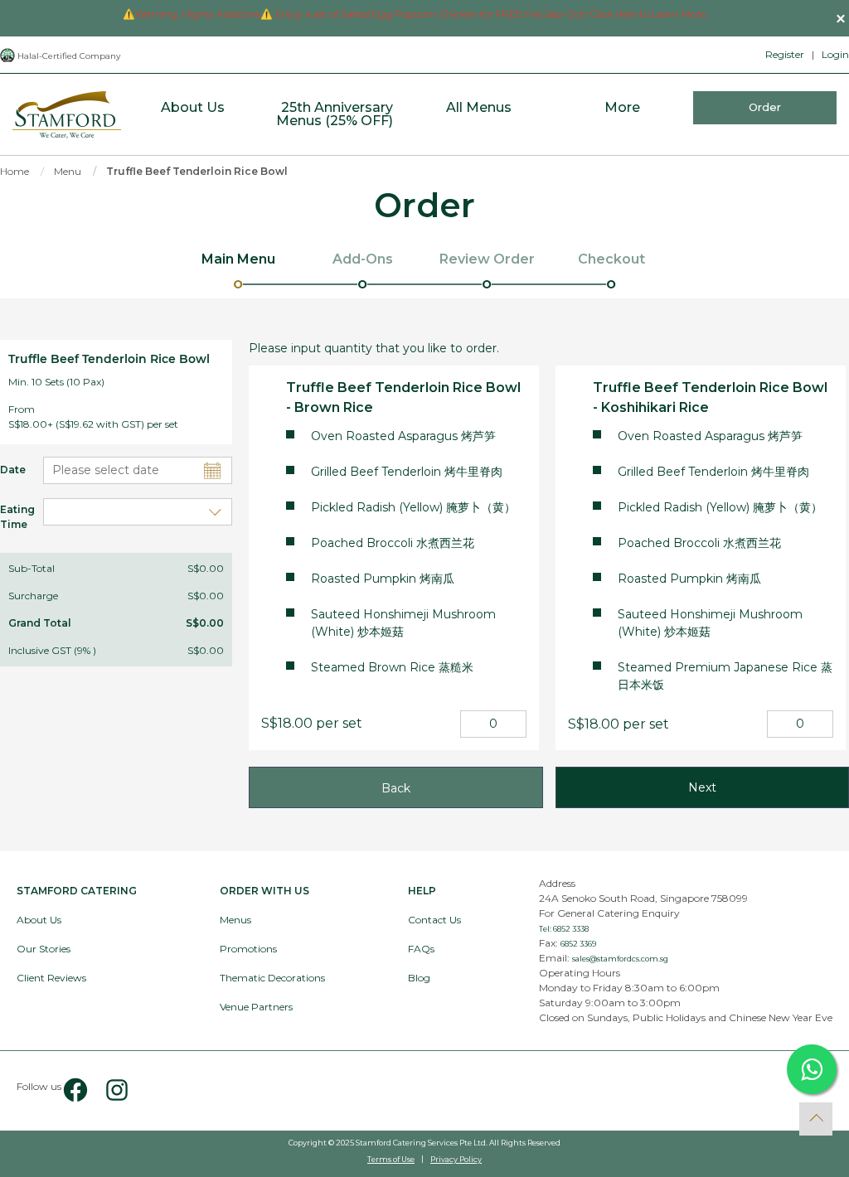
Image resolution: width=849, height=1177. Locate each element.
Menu (67, 171)
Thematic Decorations (272, 977)
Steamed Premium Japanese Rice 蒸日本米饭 (725, 676)
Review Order (487, 259)
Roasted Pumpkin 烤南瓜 (382, 578)
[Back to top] (815, 1119)
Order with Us (264, 890)
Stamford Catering (77, 890)
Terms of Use (391, 1159)
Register (784, 54)
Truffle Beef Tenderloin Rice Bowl (197, 171)
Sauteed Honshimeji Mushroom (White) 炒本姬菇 (403, 623)
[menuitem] (192, 114)
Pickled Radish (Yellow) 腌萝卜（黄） (413, 507)
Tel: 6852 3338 (564, 928)
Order (765, 107)
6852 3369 (578, 943)
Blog (419, 977)
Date (9, 469)
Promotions (248, 948)
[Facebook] (75, 1091)
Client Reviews (51, 977)
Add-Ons (362, 259)
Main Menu (238, 259)
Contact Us (434, 919)
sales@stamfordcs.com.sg (620, 958)
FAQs (421, 948)
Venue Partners (256, 1006)
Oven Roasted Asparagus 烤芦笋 (403, 436)
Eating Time (9, 516)
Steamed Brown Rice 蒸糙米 (392, 667)
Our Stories (43, 948)
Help (422, 890)
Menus (235, 919)
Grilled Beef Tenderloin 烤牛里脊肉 (406, 471)
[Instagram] (110, 1091)
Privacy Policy (456, 1159)
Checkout (611, 259)
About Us (39, 919)
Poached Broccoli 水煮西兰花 (392, 542)
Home (14, 171)
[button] (840, 18)
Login (835, 54)
